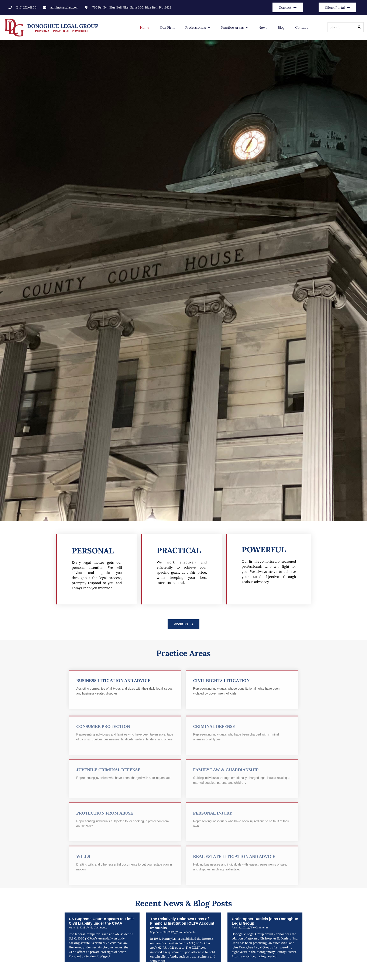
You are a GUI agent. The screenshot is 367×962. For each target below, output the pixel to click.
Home (144, 27)
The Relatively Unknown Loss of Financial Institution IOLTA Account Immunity (182, 923)
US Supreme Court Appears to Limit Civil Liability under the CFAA (101, 921)
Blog (281, 27)
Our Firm (167, 27)
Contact (301, 27)
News (262, 27)
